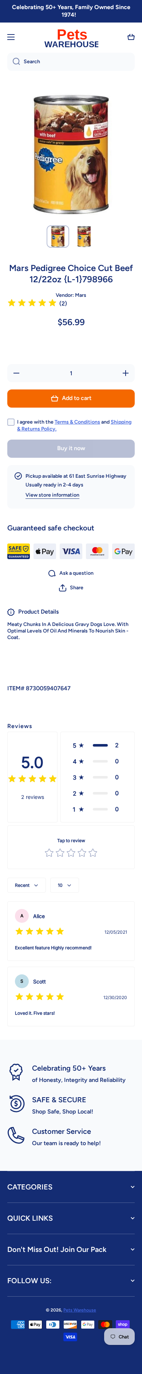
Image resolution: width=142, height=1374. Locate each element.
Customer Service (61, 1131)
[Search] (13, 62)
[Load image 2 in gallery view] (84, 236)
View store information (52, 495)
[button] (131, 37)
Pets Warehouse (79, 1310)
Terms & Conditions (77, 422)
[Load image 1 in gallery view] (58, 236)
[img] (32, 304)
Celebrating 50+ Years (69, 1068)
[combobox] (71, 62)
